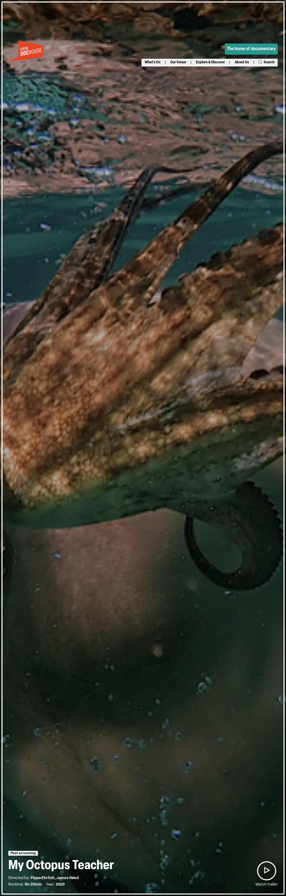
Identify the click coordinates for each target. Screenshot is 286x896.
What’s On (152, 62)
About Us (242, 62)
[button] (267, 870)
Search (268, 62)
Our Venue (178, 62)
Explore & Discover (210, 62)
